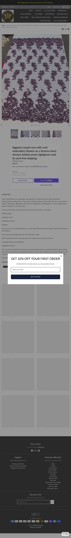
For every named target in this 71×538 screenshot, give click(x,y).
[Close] (61, 256)
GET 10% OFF (35, 277)
